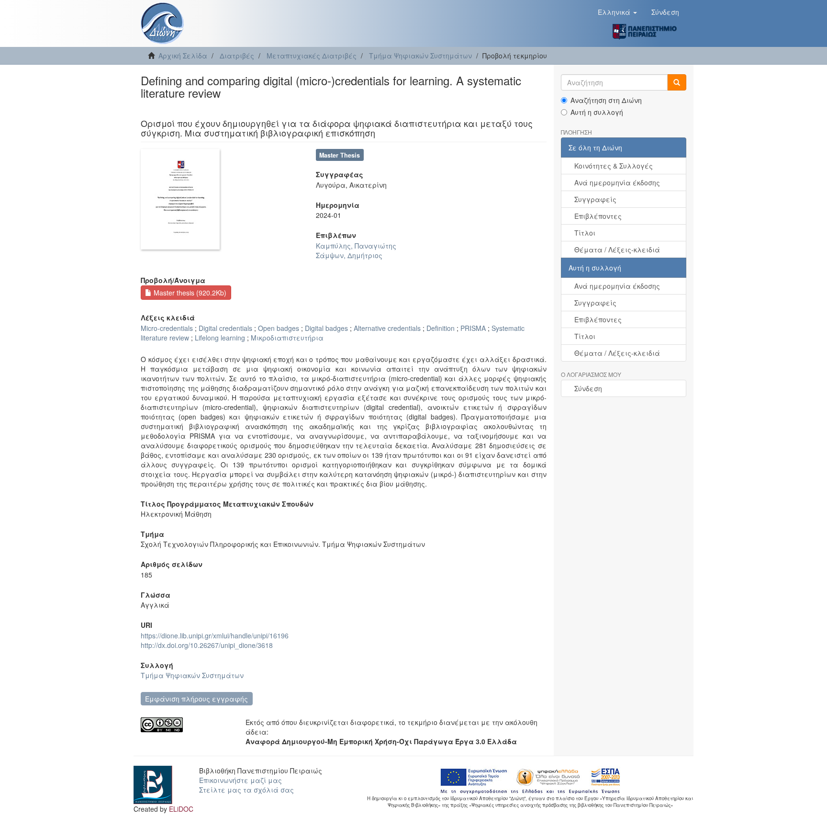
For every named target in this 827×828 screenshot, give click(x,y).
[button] (617, 12)
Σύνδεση (588, 388)
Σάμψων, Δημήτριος (349, 255)
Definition (440, 328)
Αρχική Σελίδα (182, 55)
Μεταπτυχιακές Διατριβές (312, 55)
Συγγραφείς (595, 199)
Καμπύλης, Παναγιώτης (356, 245)
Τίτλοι (584, 233)
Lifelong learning (220, 337)
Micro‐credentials (167, 328)
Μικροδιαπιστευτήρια (287, 337)
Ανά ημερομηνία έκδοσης (617, 182)
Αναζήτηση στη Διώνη (606, 100)
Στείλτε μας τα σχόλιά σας (246, 789)
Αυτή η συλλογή (596, 112)
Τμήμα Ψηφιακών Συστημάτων (420, 55)
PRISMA (473, 328)
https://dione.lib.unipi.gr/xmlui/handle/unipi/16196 (215, 635)
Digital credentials (225, 328)
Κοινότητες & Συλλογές (613, 165)
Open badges (278, 328)
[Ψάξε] (676, 82)
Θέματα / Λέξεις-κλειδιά (617, 249)
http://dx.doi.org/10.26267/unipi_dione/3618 (207, 645)
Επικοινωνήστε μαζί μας (240, 780)
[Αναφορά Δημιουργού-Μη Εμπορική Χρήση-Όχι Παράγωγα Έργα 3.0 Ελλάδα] (186, 724)
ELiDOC (181, 809)
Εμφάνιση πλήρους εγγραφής (196, 698)
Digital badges (326, 328)
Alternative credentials (387, 328)
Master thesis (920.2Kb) (189, 292)
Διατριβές (237, 55)
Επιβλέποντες (598, 216)
